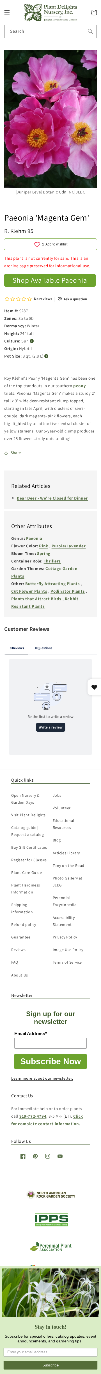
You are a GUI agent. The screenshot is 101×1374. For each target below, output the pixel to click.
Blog (57, 840)
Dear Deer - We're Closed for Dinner (52, 498)
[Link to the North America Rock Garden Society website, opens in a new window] (50, 1197)
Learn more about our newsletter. (42, 1078)
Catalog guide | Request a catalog (27, 831)
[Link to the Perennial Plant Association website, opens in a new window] (50, 1249)
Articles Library (66, 852)
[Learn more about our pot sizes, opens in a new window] (46, 356)
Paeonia (34, 538)
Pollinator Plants (67, 591)
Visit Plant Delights (28, 814)
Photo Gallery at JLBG (68, 882)
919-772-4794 (32, 1116)
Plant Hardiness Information (25, 889)
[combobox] (50, 31)
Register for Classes (29, 859)
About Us (19, 975)
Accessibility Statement (64, 921)
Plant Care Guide (26, 872)
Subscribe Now (50, 1061)
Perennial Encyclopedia (65, 901)
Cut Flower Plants (29, 591)
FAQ (14, 962)
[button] (7, 12)
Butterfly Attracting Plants (52, 583)
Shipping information (22, 908)
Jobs (57, 795)
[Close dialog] (97, 1270)
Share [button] (16, 452)
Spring (43, 553)
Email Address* (30, 1033)
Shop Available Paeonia (50, 280)
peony (79, 385)
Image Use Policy (68, 949)
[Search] (90, 31)
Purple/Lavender (69, 545)
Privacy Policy (65, 937)
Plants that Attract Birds (36, 598)
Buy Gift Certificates (29, 847)
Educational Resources (64, 824)
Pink (43, 545)
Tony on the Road (69, 865)
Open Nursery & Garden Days (25, 799)
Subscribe (50, 1365)
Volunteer (62, 807)
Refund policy (23, 924)
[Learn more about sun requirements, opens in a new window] (32, 341)
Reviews (18, 949)
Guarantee (20, 937)
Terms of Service (67, 962)
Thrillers (52, 561)
